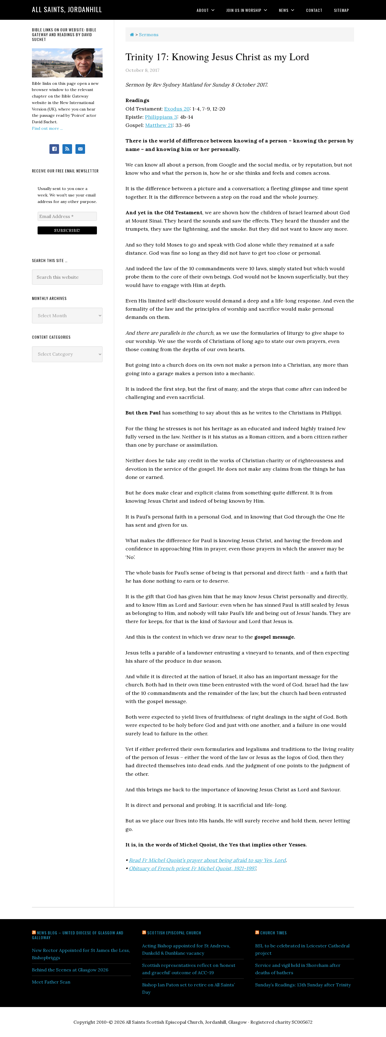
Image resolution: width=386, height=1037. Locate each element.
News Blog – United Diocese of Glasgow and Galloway (77, 935)
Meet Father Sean (51, 982)
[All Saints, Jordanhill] (132, 34)
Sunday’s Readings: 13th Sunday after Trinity (303, 985)
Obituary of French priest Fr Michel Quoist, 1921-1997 (192, 868)
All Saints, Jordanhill (67, 9)
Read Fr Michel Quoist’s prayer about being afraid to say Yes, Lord (207, 860)
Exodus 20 (177, 108)
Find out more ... (47, 128)
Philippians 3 (161, 117)
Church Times (273, 933)
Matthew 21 (159, 125)
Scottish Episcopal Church (174, 933)
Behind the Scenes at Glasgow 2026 (70, 970)
